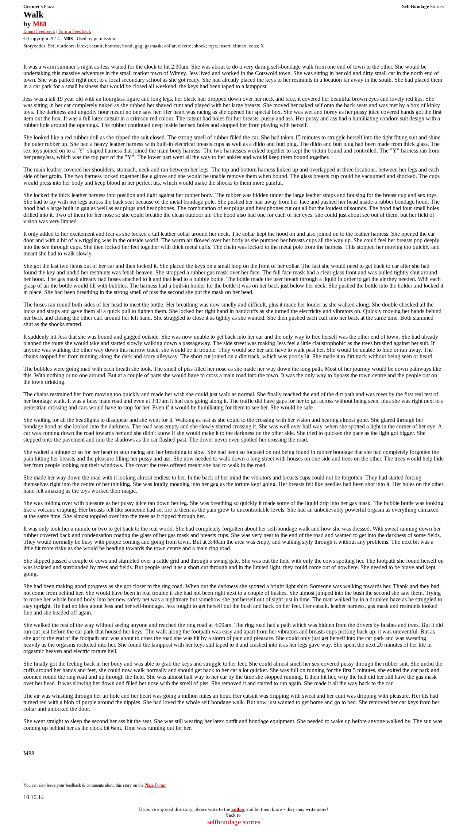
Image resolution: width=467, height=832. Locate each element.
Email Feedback (39, 31)
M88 (40, 24)
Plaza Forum (155, 785)
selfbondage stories (233, 822)
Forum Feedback (74, 31)
